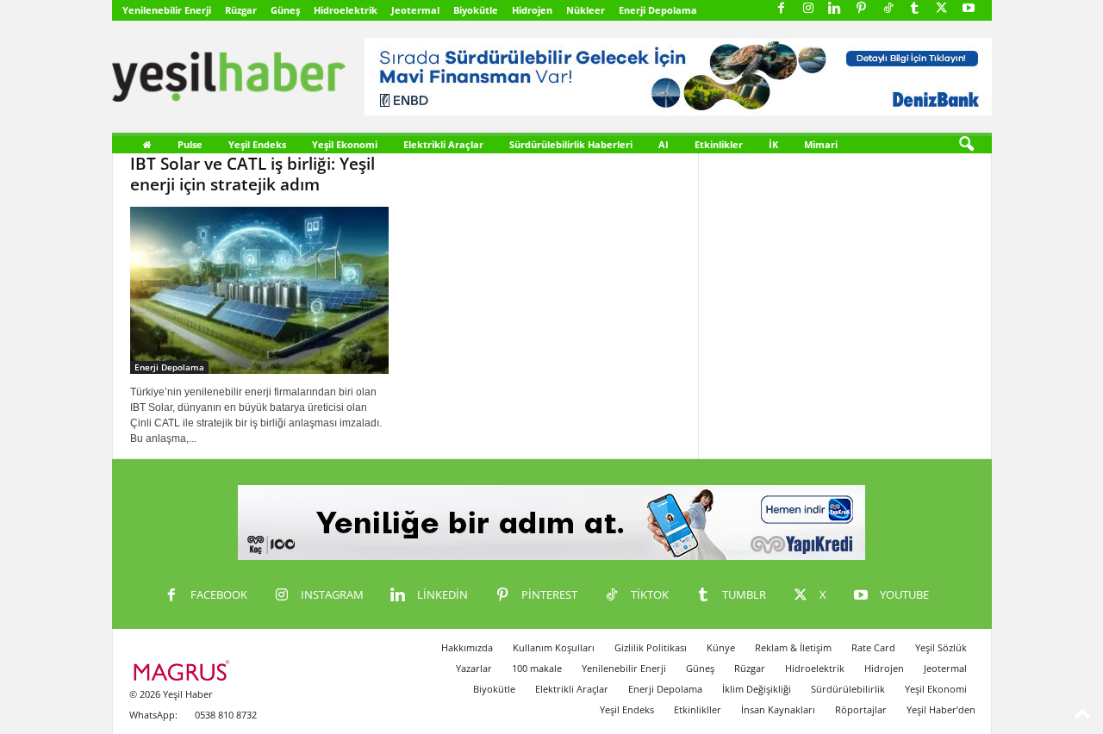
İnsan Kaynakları (778, 709)
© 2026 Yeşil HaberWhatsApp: (171, 704)
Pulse (190, 144)
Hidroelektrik (345, 9)
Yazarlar (474, 668)
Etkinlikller (697, 709)
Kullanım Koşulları (554, 647)
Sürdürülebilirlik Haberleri (571, 144)
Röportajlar (861, 709)
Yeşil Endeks (257, 144)
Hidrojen (532, 9)
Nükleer (585, 9)
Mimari (821, 144)
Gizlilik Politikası (650, 647)
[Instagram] (808, 9)
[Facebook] (781, 9)
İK (773, 144)
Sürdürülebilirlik (848, 688)
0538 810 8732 (226, 714)
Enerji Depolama (658, 9)
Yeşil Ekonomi (344, 144)
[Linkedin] (835, 9)
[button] (966, 145)
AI (663, 144)
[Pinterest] (861, 9)
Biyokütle (475, 9)
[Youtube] (968, 9)
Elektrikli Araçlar (443, 144)
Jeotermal (415, 9)
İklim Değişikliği (756, 688)
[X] (942, 9)
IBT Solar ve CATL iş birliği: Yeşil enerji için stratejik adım (252, 174)
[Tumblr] (915, 9)
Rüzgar (241, 9)
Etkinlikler (719, 144)
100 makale (537, 668)
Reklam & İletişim (793, 647)
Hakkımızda (467, 647)
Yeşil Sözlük (941, 647)
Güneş (285, 9)
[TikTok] (888, 9)
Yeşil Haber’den (941, 709)
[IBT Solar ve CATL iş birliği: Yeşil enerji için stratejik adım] (259, 290)
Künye (721, 647)
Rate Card (873, 647)
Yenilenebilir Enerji (166, 9)
